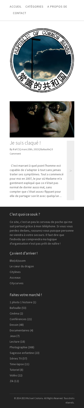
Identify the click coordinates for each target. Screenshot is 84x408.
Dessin (14, 325)
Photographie (18, 347)
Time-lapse (17, 364)
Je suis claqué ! (25, 142)
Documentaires (19, 330)
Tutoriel (14, 370)
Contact (19, 13)
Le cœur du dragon (22, 266)
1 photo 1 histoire (21, 302)
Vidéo (13, 375)
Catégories (34, 6)
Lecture (15, 341)
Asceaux (15, 277)
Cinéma (14, 313)
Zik (12, 381)
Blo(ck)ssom (18, 261)
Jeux (13, 336)
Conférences (18, 319)
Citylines (15, 272)
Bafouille (45, 149)
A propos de (57, 6)
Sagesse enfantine (22, 353)
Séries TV (16, 358)
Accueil (16, 6)
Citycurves (16, 283)
